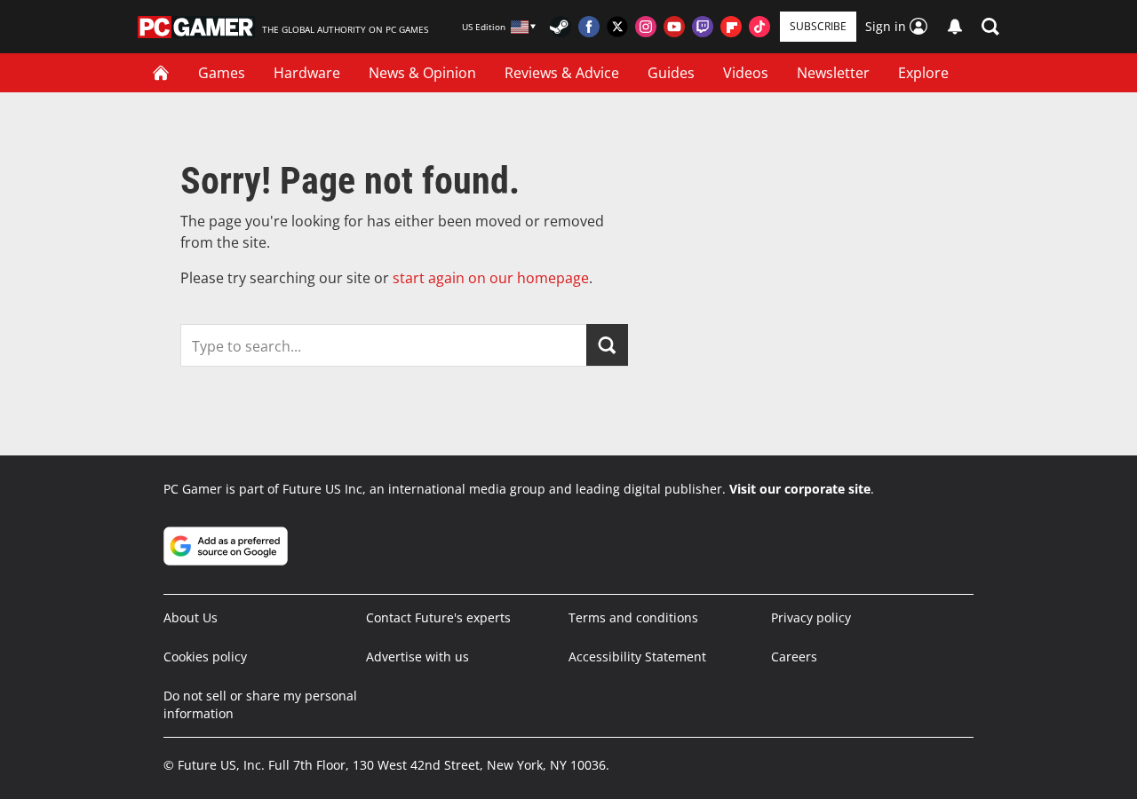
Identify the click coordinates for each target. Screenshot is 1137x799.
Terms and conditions (633, 617)
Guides (671, 73)
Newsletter (833, 73)
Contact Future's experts (438, 617)
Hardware (307, 73)
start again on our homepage (491, 278)
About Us (190, 617)
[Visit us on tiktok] (759, 26)
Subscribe (818, 26)
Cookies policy (205, 656)
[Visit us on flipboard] (731, 26)
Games (221, 73)
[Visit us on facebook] (589, 26)
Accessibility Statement (637, 656)
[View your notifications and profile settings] (955, 26)
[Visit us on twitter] (617, 26)
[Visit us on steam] (560, 26)
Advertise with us (417, 656)
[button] (990, 27)
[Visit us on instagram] (645, 26)
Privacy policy (811, 617)
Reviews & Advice (562, 73)
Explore (923, 73)
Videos (745, 73)
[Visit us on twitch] (702, 26)
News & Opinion (422, 73)
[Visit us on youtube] (674, 26)
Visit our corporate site (800, 488)
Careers (794, 656)
